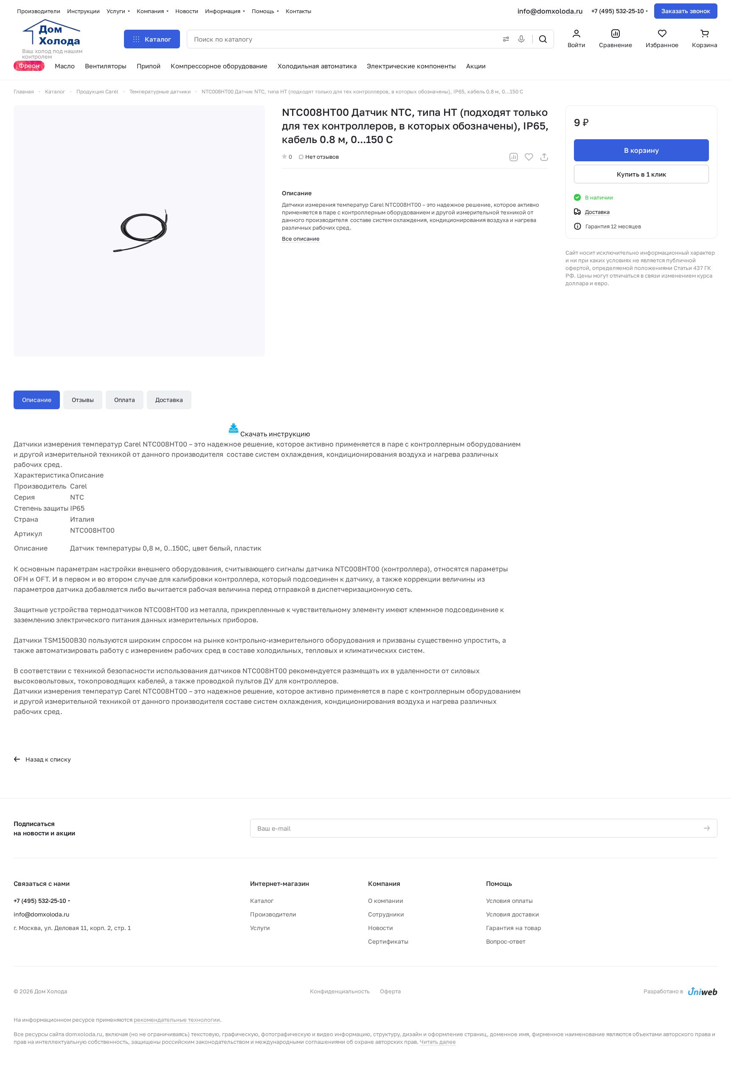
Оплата (124, 399)
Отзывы (83, 399)
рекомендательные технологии (177, 1019)
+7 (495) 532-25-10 (617, 10)
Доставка (169, 399)
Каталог (261, 900)
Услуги (260, 927)
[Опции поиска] (504, 39)
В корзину (641, 150)
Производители (273, 914)
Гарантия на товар (513, 927)
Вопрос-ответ (506, 941)
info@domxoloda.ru (550, 11)
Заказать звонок (685, 10)
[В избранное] (529, 157)
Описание (36, 399)
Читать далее (438, 1041)
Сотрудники (386, 914)
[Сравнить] (513, 157)
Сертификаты (388, 941)
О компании (385, 900)
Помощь (499, 883)
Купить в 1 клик (641, 174)
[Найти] (543, 39)
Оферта (390, 991)
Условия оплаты (509, 900)
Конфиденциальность (340, 991)
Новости (380, 927)
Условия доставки (512, 914)
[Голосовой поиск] (523, 39)
